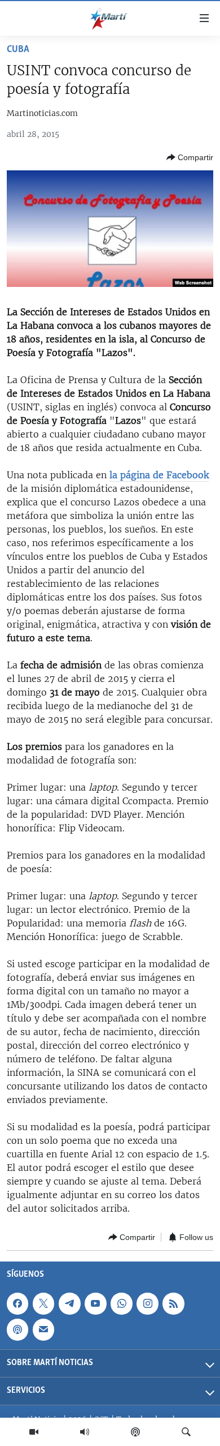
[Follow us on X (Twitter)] (43, 1303)
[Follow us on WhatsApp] (121, 1303)
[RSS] (173, 1303)
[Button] (189, 157)
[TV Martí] (34, 1432)
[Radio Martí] (85, 1432)
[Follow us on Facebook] (17, 1303)
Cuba (18, 50)
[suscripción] (43, 1329)
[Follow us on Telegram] (69, 1303)
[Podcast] (135, 1432)
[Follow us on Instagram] (147, 1303)
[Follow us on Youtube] (95, 1303)
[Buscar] (186, 1432)
